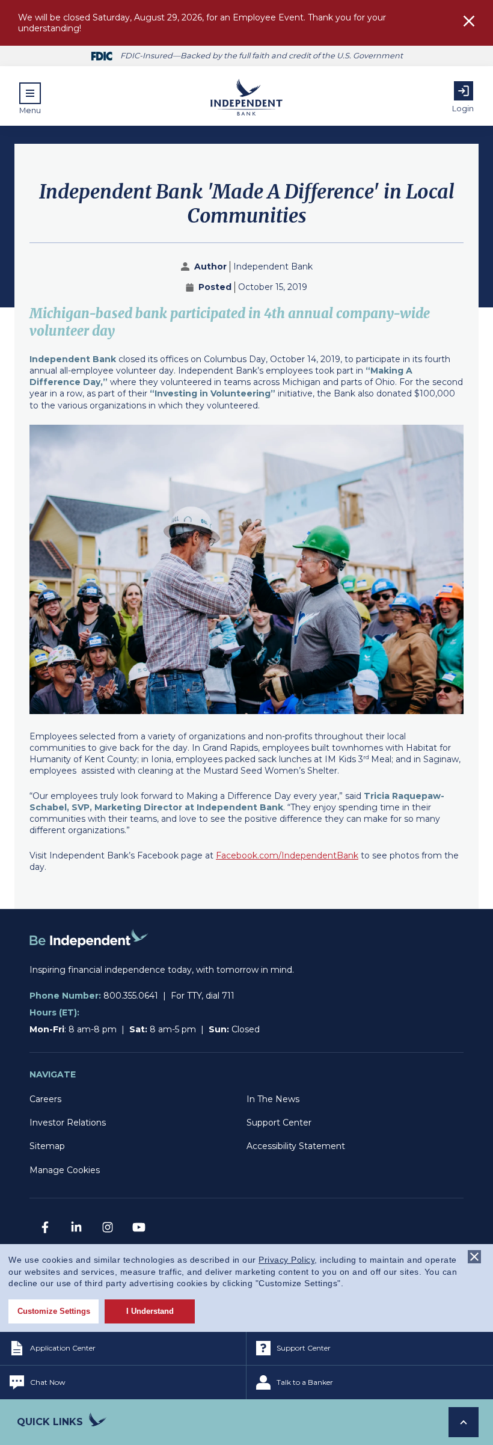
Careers (45, 1099)
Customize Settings (53, 1311)
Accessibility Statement (295, 1146)
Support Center (278, 1122)
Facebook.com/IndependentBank (287, 855)
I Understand (150, 1311)
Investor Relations (67, 1122)
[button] (30, 98)
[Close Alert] (469, 22)
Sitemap (47, 1146)
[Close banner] (474, 1256)
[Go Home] (89, 958)
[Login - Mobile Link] (463, 90)
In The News (272, 1099)
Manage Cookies (64, 1170)
